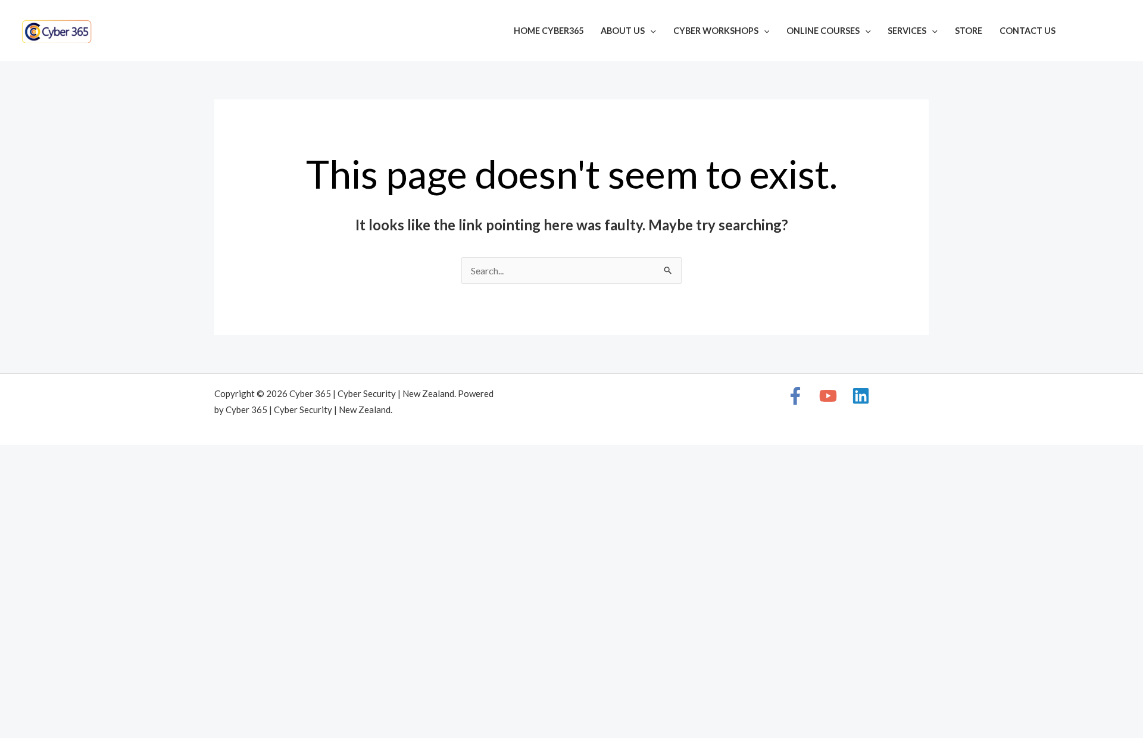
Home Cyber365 (548, 31)
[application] (650, 31)
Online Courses (823, 31)
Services (907, 31)
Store (968, 31)
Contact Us (1027, 31)
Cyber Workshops (715, 31)
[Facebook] (1081, 32)
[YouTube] (1099, 32)
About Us (623, 31)
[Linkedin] (1116, 32)
